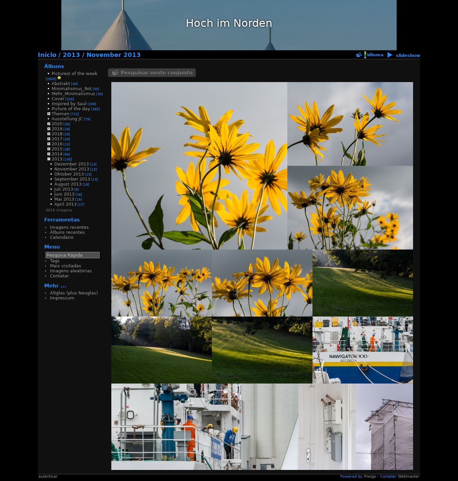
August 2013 (67, 184)
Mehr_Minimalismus (73, 93)
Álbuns (54, 66)
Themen (60, 113)
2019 (57, 128)
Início (47, 55)
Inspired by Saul (69, 103)
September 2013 (72, 179)
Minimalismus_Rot (72, 88)
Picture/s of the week (75, 73)
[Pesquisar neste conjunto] (359, 55)
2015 (57, 148)
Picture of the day (71, 108)
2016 (57, 143)
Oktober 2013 (69, 174)
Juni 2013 (64, 194)
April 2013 (65, 204)
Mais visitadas (65, 265)
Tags (55, 260)
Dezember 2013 (71, 163)
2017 (57, 138)
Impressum (62, 297)
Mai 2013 (64, 199)
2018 (57, 133)
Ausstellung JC (67, 118)
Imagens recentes (69, 227)
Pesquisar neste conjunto (156, 73)
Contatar (59, 275)
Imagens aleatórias (71, 270)
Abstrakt (61, 83)
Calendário (61, 237)
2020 (57, 123)
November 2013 (114, 55)
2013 (71, 55)
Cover (58, 98)
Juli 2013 (63, 189)
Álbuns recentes (67, 232)
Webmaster (408, 476)
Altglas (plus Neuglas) (74, 292)
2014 (57, 153)
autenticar (48, 476)
